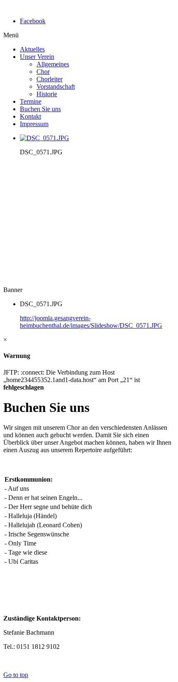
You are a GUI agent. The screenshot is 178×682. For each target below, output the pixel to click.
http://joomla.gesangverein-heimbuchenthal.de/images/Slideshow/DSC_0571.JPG (91, 321)
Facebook (33, 20)
